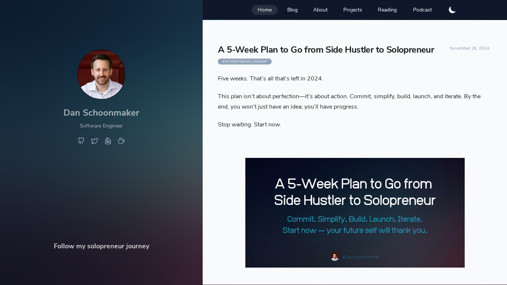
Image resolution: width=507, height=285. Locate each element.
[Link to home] (101, 96)
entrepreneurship (244, 61)
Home (265, 9)
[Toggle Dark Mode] (452, 10)
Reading (387, 9)
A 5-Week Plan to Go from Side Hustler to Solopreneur (326, 50)
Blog (292, 9)
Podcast (422, 9)
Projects (352, 9)
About (320, 9)
